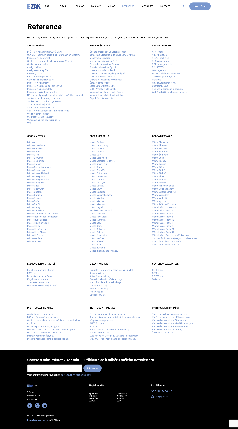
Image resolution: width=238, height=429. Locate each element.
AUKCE (92, 401)
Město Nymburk (97, 219)
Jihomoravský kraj (99, 288)
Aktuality (147, 6)
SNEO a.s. (94, 326)
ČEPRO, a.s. (157, 270)
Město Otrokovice (98, 235)
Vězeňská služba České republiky (43, 120)
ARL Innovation (159, 55)
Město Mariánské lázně (101, 195)
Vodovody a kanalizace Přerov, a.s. (168, 329)
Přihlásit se (92, 368)
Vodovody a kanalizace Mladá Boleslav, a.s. (173, 323)
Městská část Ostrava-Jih (164, 207)
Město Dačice (34, 198)
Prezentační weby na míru (37, 420)
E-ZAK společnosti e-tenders (166, 73)
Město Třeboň (159, 173)
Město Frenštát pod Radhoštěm (42, 216)
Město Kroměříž (97, 170)
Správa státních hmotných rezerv (43, 98)
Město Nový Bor (97, 213)
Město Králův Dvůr (98, 164)
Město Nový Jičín (98, 216)
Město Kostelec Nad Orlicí (102, 161)
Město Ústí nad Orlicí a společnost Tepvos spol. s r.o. (53, 329)
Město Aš (32, 142)
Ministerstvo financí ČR (38, 82)
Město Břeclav (34, 164)
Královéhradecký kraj (100, 276)
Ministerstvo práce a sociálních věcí (44, 86)
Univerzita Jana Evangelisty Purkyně (107, 73)
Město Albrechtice (36, 145)
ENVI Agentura (159, 70)
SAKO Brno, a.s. (97, 323)
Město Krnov (96, 167)
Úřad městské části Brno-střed (167, 241)
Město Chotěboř (35, 192)
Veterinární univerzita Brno (103, 86)
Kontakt (165, 6)
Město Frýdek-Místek (37, 219)
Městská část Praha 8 (162, 216)
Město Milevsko (97, 201)
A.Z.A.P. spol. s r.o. (160, 58)
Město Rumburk (97, 247)
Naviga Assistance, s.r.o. (164, 82)
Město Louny (96, 188)
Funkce (80, 6)
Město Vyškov (159, 201)
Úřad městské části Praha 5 (165, 244)
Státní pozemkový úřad (38, 104)
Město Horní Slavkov (37, 232)
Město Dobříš (33, 204)
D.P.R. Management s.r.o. (164, 64)
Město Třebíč (158, 170)
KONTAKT (121, 398)
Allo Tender (157, 51)
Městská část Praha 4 (162, 210)
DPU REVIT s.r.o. (160, 67)
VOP (29, 123)
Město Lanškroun (98, 176)
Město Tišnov (158, 167)
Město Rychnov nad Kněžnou (104, 250)
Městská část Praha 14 (163, 223)
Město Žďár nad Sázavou (164, 204)
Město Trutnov (159, 179)
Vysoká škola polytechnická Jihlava (107, 95)
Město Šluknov (159, 145)
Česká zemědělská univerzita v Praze (108, 51)
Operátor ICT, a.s (160, 86)
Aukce (111, 6)
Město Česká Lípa (36, 170)
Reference (128, 6)
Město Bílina (33, 154)
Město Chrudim (35, 195)
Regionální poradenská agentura (167, 89)
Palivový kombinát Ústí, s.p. (40, 335)
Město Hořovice (35, 235)
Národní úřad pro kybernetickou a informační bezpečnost (55, 95)
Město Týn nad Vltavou (163, 185)
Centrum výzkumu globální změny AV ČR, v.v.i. (49, 61)
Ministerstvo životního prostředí (43, 92)
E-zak (63, 6)
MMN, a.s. (32, 273)
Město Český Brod (36, 176)
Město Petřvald (97, 238)
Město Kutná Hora (98, 173)
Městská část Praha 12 (163, 219)
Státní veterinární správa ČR (40, 107)
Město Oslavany (97, 229)
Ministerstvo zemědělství (39, 89)
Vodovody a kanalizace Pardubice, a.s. (170, 326)
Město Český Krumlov (38, 179)
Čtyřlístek (32, 323)
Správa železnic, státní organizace (44, 101)
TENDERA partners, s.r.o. (164, 76)
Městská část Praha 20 (163, 232)
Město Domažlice (35, 210)
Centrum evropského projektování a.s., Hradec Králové (53, 320)
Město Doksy (33, 207)
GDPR (119, 401)
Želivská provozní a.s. (162, 332)
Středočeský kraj (98, 294)
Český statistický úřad (38, 70)
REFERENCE (122, 394)
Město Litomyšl (97, 182)
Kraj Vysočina (96, 291)
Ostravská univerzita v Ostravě (104, 64)
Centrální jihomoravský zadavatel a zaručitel (111, 270)
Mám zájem (200, 6)
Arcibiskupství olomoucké (40, 314)
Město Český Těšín (36, 182)
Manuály (96, 6)
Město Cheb (33, 185)
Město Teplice (159, 164)
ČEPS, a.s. (157, 273)
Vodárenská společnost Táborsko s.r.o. (171, 317)
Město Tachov (159, 161)
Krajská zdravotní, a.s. (37, 279)
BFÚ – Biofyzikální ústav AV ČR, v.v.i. (44, 51)
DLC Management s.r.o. (163, 61)
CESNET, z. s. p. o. (36, 73)
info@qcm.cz (161, 396)
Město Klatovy (97, 151)
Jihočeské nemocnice (38, 282)
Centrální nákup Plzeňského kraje (106, 279)
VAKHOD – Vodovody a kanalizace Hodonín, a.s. (113, 338)
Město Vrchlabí (159, 198)
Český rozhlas (34, 67)
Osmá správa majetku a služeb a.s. (44, 332)
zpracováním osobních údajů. (76, 374)
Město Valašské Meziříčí (164, 192)
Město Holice (33, 226)
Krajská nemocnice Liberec (40, 270)
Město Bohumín (35, 157)
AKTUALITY (122, 396)
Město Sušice (159, 157)
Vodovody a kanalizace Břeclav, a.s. (169, 320)
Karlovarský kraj (97, 273)
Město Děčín (33, 201)
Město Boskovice (35, 161)
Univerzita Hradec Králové (102, 70)
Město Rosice (96, 244)
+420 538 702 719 (164, 391)
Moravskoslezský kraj (100, 285)
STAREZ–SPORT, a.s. (100, 332)
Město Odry (95, 223)
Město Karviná (97, 148)
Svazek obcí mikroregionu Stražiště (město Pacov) (114, 335)
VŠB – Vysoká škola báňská (103, 89)
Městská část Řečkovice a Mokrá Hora (170, 235)
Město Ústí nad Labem (163, 188)
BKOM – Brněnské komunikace (42, 317)
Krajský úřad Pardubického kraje (105, 282)
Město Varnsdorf (160, 195)
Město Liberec (97, 179)
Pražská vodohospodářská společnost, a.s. (48, 338)
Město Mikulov (97, 198)
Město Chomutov (35, 188)
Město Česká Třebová (38, 173)
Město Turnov (159, 182)
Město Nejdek (97, 207)
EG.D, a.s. (156, 279)
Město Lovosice (97, 192)
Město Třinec (158, 176)
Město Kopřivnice (98, 157)
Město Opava (96, 226)
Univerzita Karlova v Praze (102, 76)
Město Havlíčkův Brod (38, 223)
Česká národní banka (37, 64)
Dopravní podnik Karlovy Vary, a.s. (43, 326)
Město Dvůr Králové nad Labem (42, 213)
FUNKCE (93, 396)
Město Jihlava (34, 241)
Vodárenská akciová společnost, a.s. (169, 314)
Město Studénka (160, 151)
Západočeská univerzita (101, 98)
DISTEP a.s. (157, 276)
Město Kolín (95, 154)
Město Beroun (34, 151)
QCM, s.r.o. (93, 394)
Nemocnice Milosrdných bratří (42, 285)
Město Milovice (97, 204)
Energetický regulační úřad (40, 76)
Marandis (156, 79)
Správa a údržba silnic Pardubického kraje (110, 329)
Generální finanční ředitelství (41, 79)
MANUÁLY (93, 398)
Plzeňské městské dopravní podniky (107, 314)
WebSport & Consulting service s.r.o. (170, 92)
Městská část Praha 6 (162, 213)
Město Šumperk (160, 154)
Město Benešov (35, 148)
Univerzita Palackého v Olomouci (106, 79)
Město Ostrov (96, 232)
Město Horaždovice (36, 229)
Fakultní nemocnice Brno (39, 276)
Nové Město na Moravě (101, 210)
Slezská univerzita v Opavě (103, 67)
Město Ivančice (34, 238)
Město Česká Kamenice (39, 167)
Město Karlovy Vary (99, 145)
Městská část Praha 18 (163, 229)
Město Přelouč (97, 241)
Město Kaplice (97, 142)
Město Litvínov (97, 185)
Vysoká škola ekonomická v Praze (106, 92)
